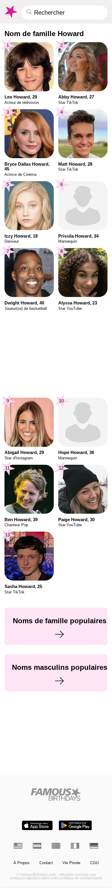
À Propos (21, 863)
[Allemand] (94, 846)
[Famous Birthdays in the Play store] (75, 825)
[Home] (56, 794)
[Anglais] (18, 846)
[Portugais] (56, 846)
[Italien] (75, 846)
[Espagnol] (37, 846)
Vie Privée (71, 863)
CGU (94, 863)
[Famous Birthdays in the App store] (37, 825)
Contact (46, 863)
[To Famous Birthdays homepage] (10, 11)
